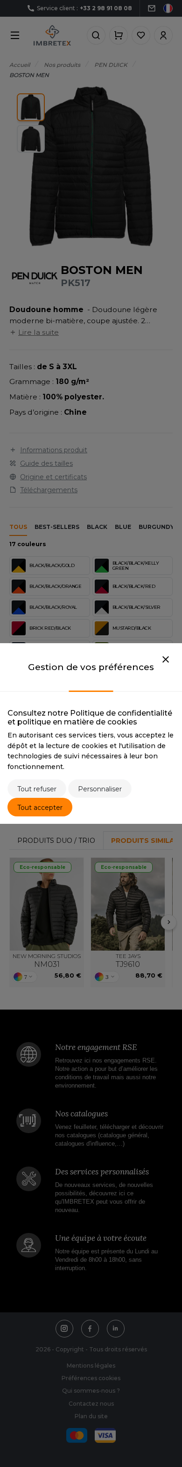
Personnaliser (100, 789)
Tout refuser (36, 789)
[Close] (165, 660)
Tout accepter (40, 807)
